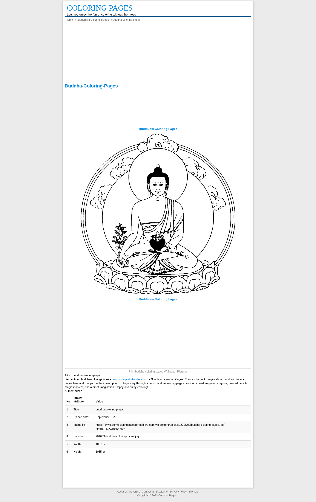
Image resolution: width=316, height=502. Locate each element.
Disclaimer (162, 491)
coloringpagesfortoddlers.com (130, 379)
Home (69, 19)
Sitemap (193, 491)
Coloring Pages (100, 8)
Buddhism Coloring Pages (93, 19)
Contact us (148, 491)
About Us (122, 491)
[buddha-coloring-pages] (158, 295)
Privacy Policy (178, 491)
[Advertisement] (158, 53)
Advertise (134, 491)
